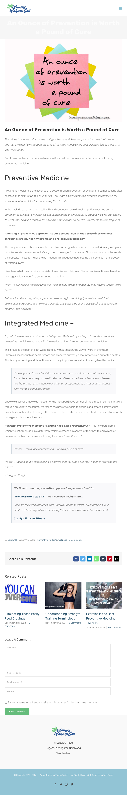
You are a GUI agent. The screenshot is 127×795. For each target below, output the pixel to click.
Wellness (62, 540)
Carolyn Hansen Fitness (29, 518)
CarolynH (12, 540)
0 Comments (75, 540)
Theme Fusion (61, 775)
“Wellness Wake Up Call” (29, 496)
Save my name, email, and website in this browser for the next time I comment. (54, 702)
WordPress (108, 775)
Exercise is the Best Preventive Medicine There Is (100, 618)
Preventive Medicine (47, 540)
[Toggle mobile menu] (120, 8)
